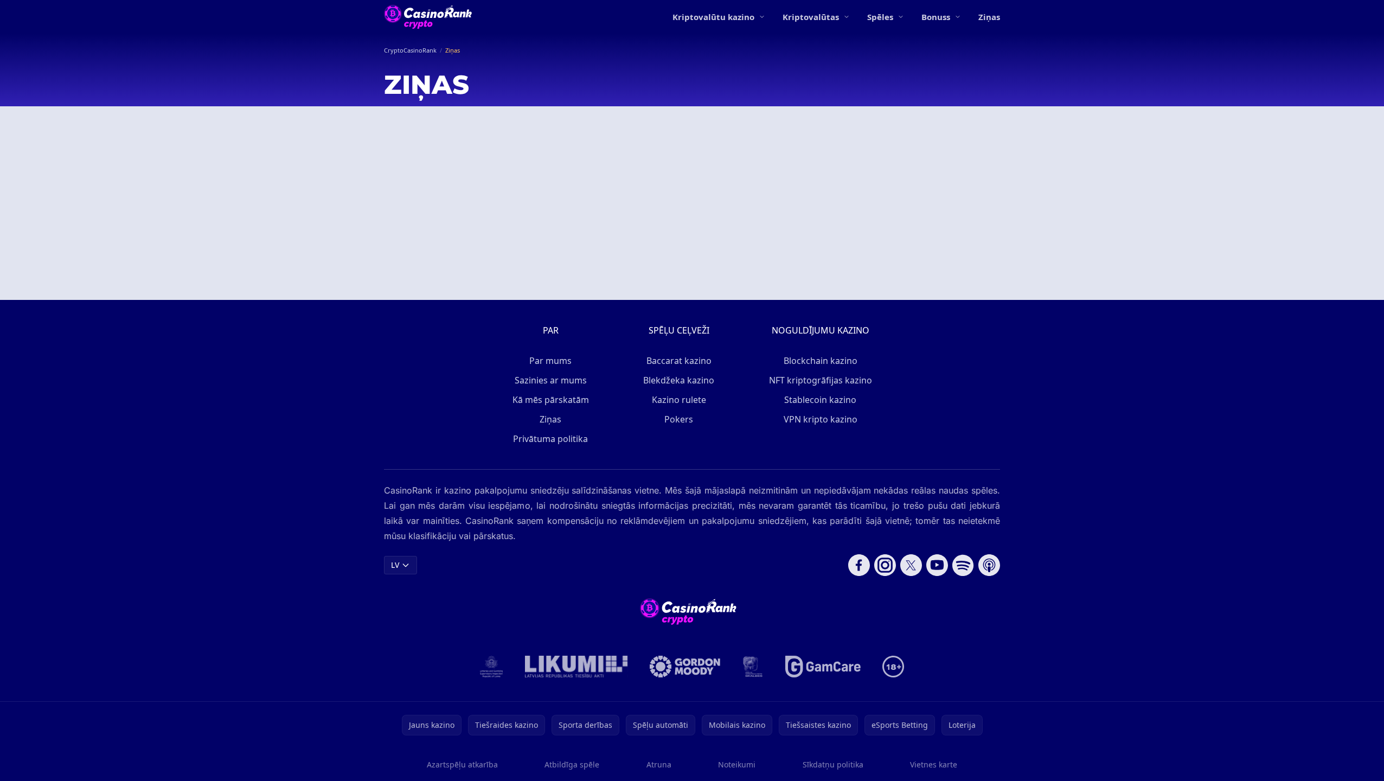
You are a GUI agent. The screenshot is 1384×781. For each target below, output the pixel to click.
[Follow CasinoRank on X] (911, 565)
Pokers (678, 419)
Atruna (658, 764)
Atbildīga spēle (571, 764)
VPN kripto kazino (820, 419)
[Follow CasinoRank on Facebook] (859, 565)
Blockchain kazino (820, 361)
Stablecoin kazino (820, 400)
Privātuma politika (550, 439)
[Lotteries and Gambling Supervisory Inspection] (491, 666)
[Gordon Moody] (685, 666)
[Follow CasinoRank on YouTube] (937, 565)
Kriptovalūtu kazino (713, 16)
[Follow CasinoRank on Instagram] (885, 565)
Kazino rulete (679, 400)
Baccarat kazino (679, 361)
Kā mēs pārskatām (550, 400)
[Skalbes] (753, 666)
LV (395, 565)
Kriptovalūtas (811, 16)
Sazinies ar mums (551, 380)
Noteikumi (736, 764)
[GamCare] (823, 666)
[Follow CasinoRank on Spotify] (963, 565)
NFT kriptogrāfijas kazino (820, 380)
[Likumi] (576, 666)
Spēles (880, 16)
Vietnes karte (933, 764)
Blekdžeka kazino (678, 380)
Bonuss (935, 16)
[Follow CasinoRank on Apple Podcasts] (989, 565)
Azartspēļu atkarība (462, 764)
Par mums (550, 361)
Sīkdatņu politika (833, 764)
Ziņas (989, 16)
